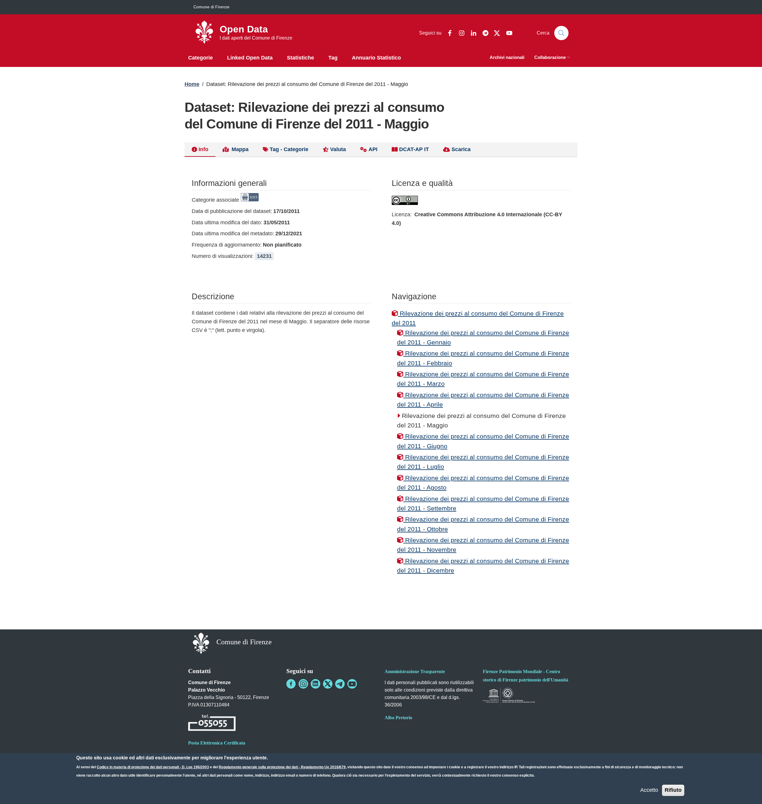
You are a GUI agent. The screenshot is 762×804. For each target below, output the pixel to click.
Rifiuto (673, 790)
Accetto (649, 790)
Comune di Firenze (211, 6)
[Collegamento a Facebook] (291, 684)
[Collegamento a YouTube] (352, 684)
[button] (553, 58)
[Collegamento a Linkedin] (315, 684)
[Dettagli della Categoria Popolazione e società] (249, 200)
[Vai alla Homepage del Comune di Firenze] (201, 642)
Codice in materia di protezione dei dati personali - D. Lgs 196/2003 (153, 767)
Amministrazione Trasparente (415, 671)
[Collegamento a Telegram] (340, 684)
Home (192, 84)
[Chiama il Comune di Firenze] (212, 723)
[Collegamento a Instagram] (303, 684)
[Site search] (561, 33)
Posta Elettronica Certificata (216, 742)
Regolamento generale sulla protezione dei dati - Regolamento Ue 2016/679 (282, 767)
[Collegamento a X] (327, 684)
